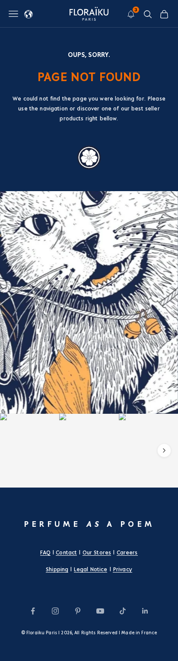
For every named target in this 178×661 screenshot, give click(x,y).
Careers (127, 553)
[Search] (148, 14)
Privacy (122, 570)
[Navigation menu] (13, 14)
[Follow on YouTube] (100, 611)
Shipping (57, 570)
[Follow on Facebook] (33, 611)
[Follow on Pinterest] (77, 611)
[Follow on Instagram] (55, 611)
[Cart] (164, 14)
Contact (66, 553)
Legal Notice (91, 570)
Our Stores (97, 553)
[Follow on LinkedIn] (145, 611)
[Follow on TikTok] (122, 611)
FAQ (45, 553)
